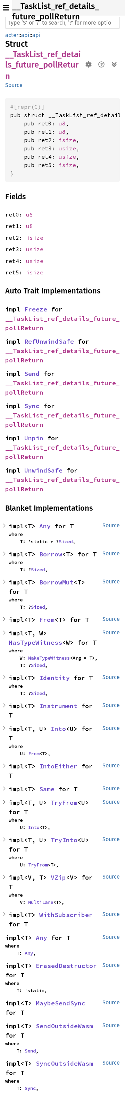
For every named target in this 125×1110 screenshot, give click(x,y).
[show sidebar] (6, 8)
